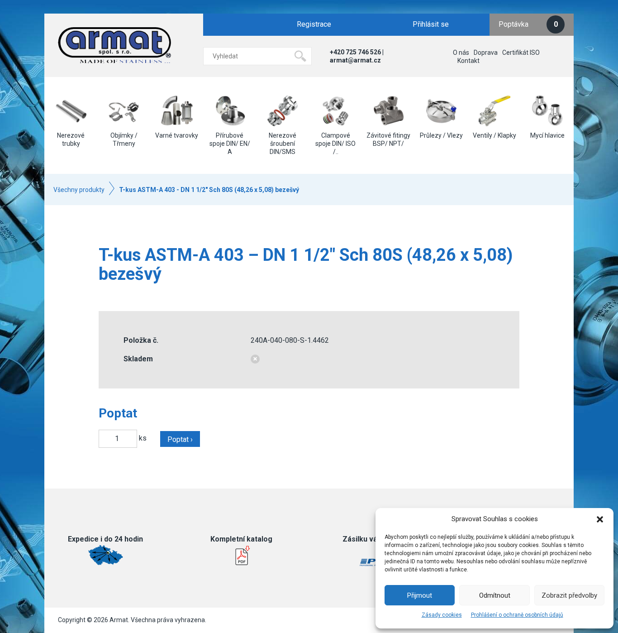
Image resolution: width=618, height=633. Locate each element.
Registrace (314, 24)
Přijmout (419, 595)
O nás (461, 52)
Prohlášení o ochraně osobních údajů (517, 615)
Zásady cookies (442, 615)
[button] (599, 519)
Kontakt (468, 60)
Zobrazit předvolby (569, 595)
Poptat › (180, 439)
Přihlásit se (431, 24)
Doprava (486, 52)
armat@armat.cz (355, 60)
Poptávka (528, 24)
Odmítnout (494, 595)
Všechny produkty (79, 189)
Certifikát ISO (521, 52)
